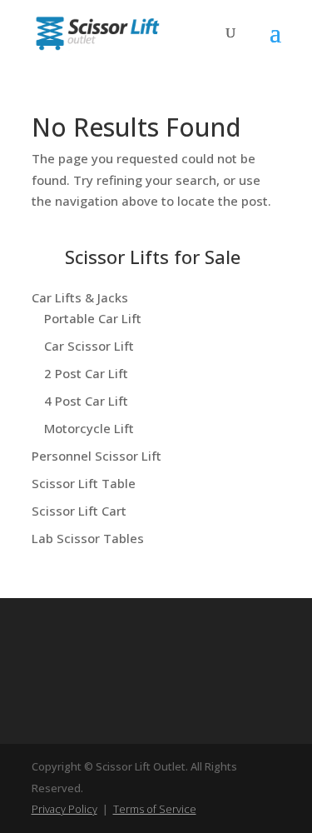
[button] (275, 43)
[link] (97, 31)
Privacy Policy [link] (64, 808)
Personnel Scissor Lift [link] (96, 455)
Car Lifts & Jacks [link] (80, 297)
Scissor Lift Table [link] (84, 483)
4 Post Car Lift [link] (86, 400)
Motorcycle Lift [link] (89, 428)
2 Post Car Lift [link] (86, 373)
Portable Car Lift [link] (92, 318)
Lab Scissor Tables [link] (88, 538)
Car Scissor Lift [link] (89, 345)
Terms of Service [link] (154, 808)
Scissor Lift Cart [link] (79, 510)
